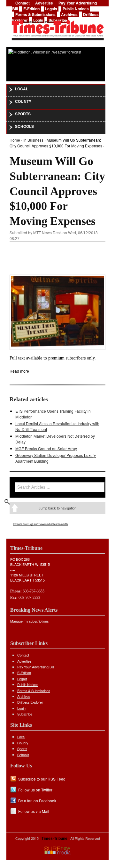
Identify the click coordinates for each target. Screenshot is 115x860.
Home (15, 140)
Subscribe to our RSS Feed (41, 778)
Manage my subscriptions (29, 621)
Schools (24, 126)
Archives (69, 14)
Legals (51, 9)
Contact (23, 655)
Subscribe (24, 714)
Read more (19, 371)
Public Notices (76, 9)
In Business (33, 140)
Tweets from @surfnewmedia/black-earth (40, 524)
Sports (23, 114)
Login (21, 708)
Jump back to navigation (57, 507)
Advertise (24, 661)
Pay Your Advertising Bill (35, 667)
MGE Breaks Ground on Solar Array (46, 448)
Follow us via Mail (33, 811)
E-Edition (31, 9)
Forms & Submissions (35, 14)
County (23, 101)
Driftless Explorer (30, 702)
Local (21, 89)
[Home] (57, 28)
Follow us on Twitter (35, 789)
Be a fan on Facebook (37, 800)
